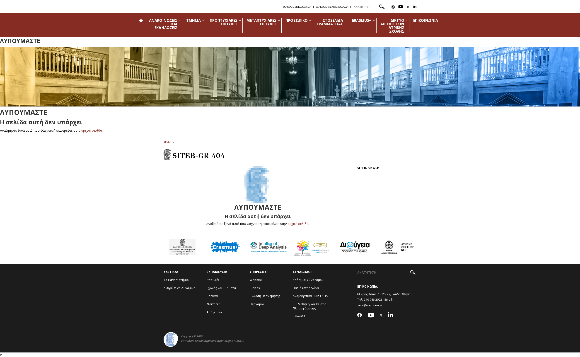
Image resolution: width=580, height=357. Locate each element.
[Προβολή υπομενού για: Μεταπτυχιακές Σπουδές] (278, 20)
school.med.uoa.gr (297, 7)
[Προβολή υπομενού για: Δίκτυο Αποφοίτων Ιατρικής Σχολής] (406, 20)
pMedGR (299, 316)
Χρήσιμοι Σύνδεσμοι (308, 280)
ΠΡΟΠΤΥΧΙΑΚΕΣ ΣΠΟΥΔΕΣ (223, 22)
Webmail (256, 280)
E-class (255, 288)
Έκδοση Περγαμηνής (265, 296)
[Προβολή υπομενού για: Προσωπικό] (310, 20)
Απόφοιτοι (214, 312)
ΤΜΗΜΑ (193, 20)
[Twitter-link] (407, 7)
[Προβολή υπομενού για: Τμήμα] (203, 20)
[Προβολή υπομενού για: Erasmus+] (373, 20)
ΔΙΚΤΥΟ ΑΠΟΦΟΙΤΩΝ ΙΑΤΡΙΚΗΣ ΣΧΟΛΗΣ (392, 26)
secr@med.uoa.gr (370, 305)
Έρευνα (212, 296)
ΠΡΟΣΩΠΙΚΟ (296, 20)
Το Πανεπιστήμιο (176, 280)
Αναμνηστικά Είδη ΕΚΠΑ (310, 296)
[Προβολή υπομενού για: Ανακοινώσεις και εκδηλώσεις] (179, 20)
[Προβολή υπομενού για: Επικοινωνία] (440, 20)
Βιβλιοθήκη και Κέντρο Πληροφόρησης (310, 306)
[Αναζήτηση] (382, 7)
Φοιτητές (213, 304)
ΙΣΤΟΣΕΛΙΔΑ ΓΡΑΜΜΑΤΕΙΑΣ (330, 22)
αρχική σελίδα (91, 130)
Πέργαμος (257, 304)
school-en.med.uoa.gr (332, 7)
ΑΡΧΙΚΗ (168, 142)
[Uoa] (171, 339)
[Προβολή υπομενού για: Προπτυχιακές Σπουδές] (239, 20)
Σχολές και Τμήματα (221, 288)
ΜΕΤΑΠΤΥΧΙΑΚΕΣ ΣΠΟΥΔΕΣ (261, 22)
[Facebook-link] (393, 7)
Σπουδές (213, 280)
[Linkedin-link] (414, 7)
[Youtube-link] (400, 7)
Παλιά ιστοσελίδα (306, 288)
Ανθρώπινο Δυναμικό (180, 288)
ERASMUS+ (361, 20)
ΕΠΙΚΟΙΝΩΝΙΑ (425, 20)
